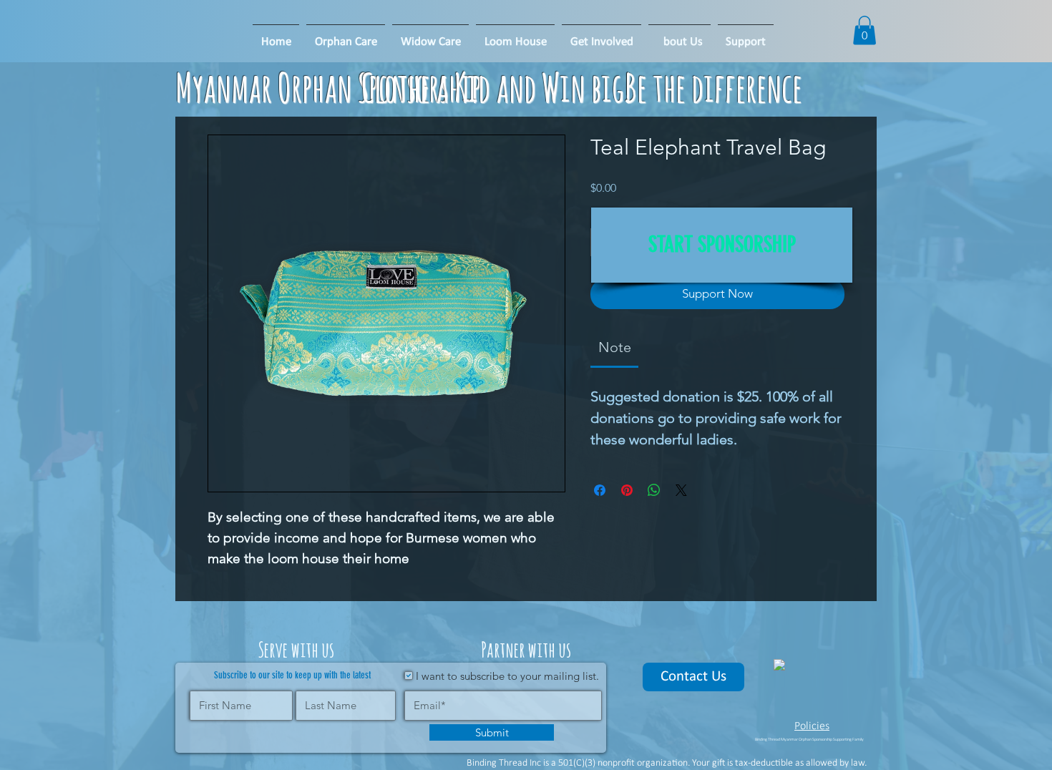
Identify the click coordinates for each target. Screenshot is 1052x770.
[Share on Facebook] (599, 490)
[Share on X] (681, 490)
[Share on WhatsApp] (654, 490)
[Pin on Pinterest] (626, 490)
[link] (614, 347)
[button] (515, 35)
